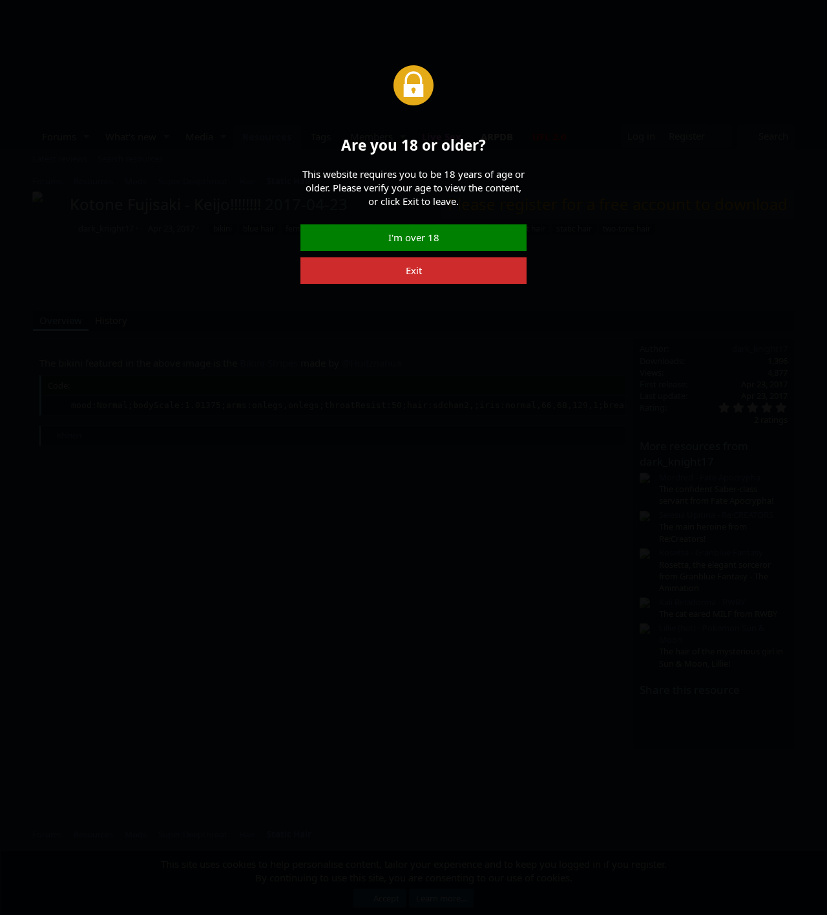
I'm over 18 (413, 237)
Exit (414, 270)
